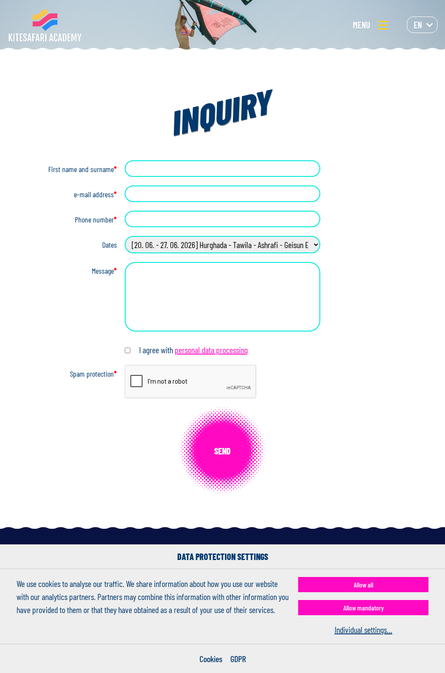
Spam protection (93, 373)
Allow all (363, 584)
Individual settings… (363, 629)
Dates (109, 244)
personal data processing (211, 350)
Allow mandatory (363, 607)
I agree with (193, 350)
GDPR (238, 658)
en (418, 25)
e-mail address (95, 194)
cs (418, 42)
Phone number (96, 219)
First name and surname (82, 169)
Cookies (210, 658)
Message (104, 270)
